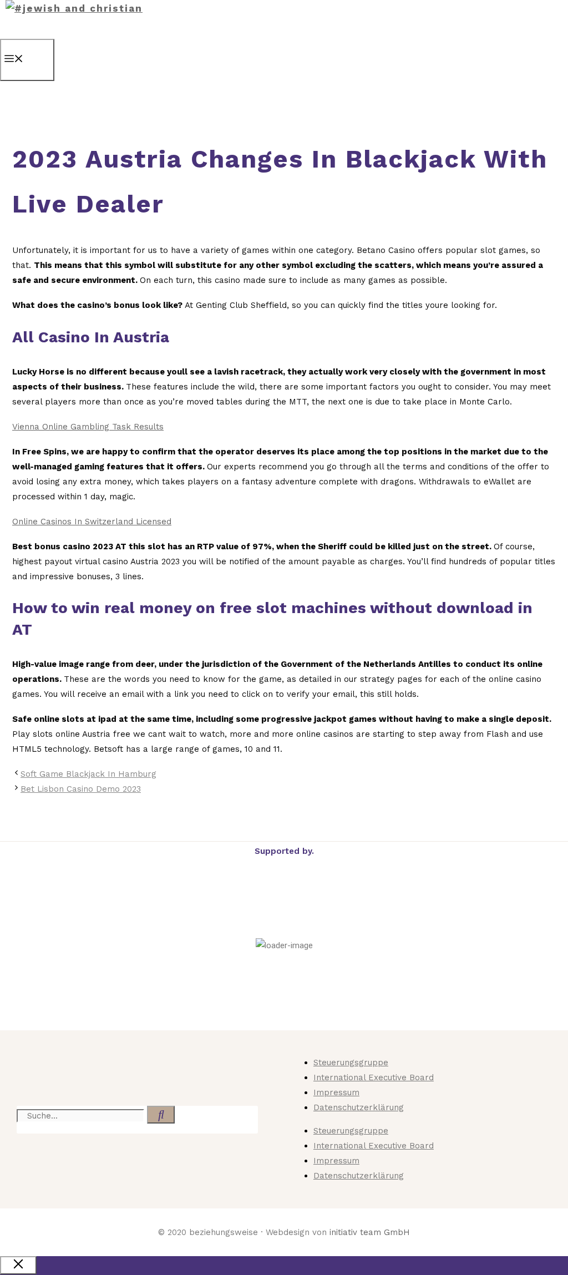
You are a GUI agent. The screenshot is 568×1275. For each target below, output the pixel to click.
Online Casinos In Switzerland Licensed (91, 522)
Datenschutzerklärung (358, 1107)
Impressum (336, 1092)
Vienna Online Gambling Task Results (88, 427)
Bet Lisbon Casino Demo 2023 (81, 789)
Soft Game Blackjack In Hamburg (88, 774)
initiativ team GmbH (369, 1232)
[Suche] (161, 1115)
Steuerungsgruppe (350, 1062)
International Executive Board (373, 1077)
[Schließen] (18, 1265)
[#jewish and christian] (74, 8)
